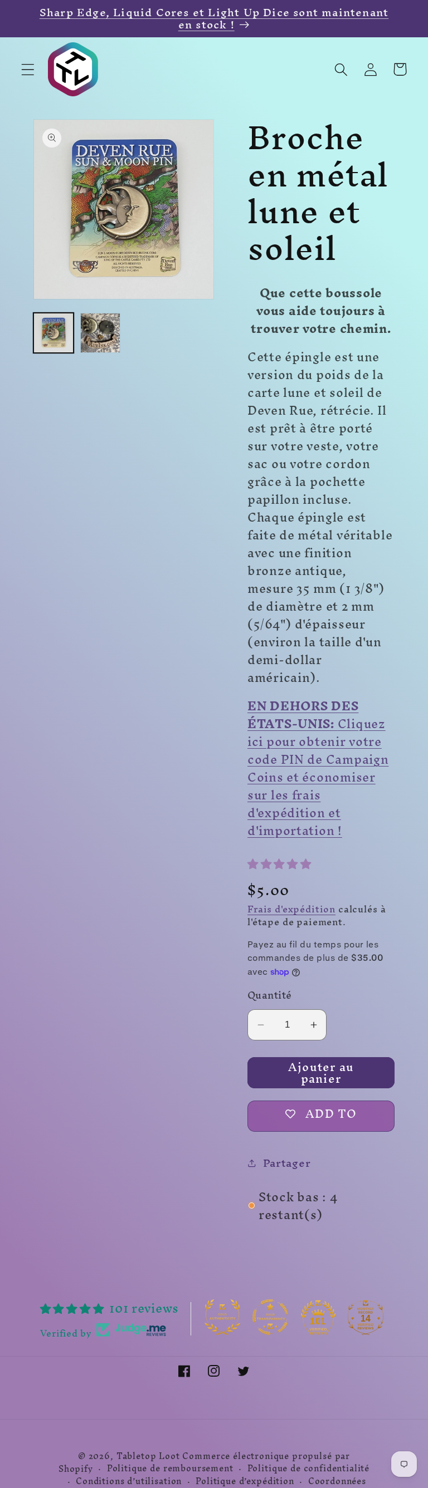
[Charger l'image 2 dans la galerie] (100, 333)
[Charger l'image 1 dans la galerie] (53, 333)
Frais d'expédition (291, 909)
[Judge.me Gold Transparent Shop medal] (270, 1317)
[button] (28, 69)
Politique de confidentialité (308, 1469)
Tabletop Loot (148, 1456)
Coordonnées (337, 1481)
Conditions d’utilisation (129, 1481)
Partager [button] (286, 1163)
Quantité (269, 995)
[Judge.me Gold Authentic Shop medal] (222, 1317)
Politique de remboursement (170, 1469)
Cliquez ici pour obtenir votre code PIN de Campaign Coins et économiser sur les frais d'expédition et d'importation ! (317, 768)
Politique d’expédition (245, 1481)
